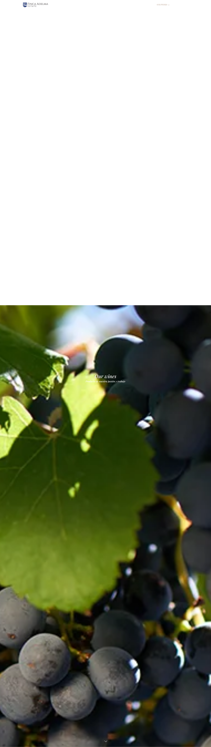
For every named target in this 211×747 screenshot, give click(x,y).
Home (139, 5)
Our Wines (162, 5)
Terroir (150, 5)
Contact (186, 5)
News (175, 5)
